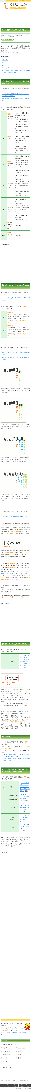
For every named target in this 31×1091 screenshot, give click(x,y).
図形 (19, 1058)
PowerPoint (15, 0)
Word (3, 0)
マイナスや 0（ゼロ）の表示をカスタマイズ (14, 516)
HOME (2, 1080)
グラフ (20, 1054)
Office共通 (22, 0)
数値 (3, 62)
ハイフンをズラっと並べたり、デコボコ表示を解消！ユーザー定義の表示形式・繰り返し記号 (24, 661)
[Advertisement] (15, 17)
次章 (19, 711)
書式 (19, 1051)
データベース (7, 1058)
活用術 (28, 0)
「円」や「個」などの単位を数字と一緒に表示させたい (24, 807)
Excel (9, 0)
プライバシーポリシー (15, 1085)
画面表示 (6, 1048)
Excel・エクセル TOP (9, 1044)
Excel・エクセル (8, 1080)
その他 (4, 65)
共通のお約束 (6, 68)
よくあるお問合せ (21, 1085)
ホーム (3, 1084)
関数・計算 (6, 1054)
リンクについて (9, 1085)
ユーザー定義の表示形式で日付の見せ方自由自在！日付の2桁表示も (25, 787)
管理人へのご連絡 (27, 1085)
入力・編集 (21, 1048)
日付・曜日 (5, 60)
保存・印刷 (6, 1051)
